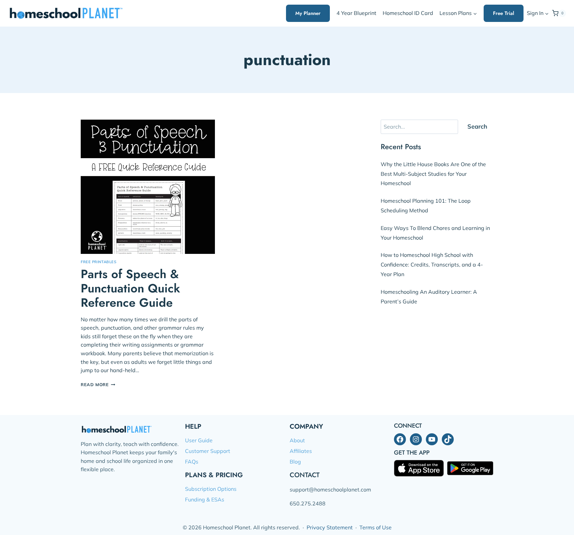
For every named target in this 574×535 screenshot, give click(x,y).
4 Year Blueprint (356, 13)
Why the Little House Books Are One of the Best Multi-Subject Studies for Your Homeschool (433, 174)
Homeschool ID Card (408, 13)
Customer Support (207, 451)
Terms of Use (375, 527)
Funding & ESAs (204, 499)
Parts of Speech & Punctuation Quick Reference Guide (130, 288)
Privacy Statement (330, 527)
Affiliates (301, 451)
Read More (98, 384)
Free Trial (503, 13)
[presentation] (148, 187)
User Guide (199, 440)
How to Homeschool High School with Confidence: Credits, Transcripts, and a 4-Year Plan (432, 264)
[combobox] (419, 127)
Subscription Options (211, 488)
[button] (546, 13)
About (297, 440)
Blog (295, 461)
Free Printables (98, 262)
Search (477, 126)
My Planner (308, 13)
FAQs (191, 461)
